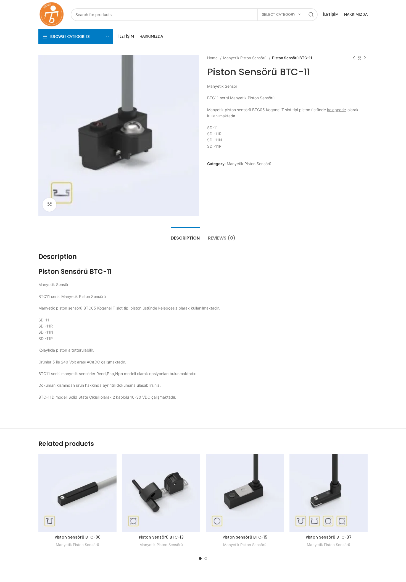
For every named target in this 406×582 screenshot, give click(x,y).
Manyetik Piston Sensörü (245, 58)
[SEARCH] (311, 14)
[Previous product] (354, 58)
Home (213, 58)
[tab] (185, 235)
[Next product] (365, 58)
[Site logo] (51, 14)
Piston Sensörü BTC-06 (78, 537)
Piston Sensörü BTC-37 (329, 537)
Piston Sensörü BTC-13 (161, 537)
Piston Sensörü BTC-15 (245, 537)
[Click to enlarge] (49, 205)
